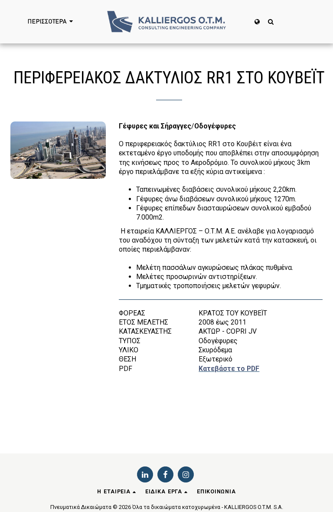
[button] (271, 21)
